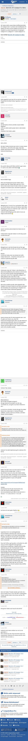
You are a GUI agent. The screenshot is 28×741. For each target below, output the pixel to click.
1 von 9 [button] (9, 14)
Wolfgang (4, 10)
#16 (26, 507)
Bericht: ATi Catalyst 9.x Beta (16, 35)
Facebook (5, 722)
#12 (26, 385)
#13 (26, 397)
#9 (26, 244)
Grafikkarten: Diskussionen (14, 655)
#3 (26, 120)
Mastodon (5, 725)
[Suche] (26, 1)
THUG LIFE (14, 612)
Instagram (23, 722)
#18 (26, 574)
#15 (26, 467)
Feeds (4, 720)
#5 (26, 163)
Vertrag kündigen (4, 736)
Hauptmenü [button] (2, 2)
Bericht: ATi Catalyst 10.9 (16, 654)
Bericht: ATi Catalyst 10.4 (16, 672)
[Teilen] (25, 23)
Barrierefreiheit (12, 736)
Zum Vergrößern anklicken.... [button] (14, 587)
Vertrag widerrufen (21, 734)
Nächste (15, 14)
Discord (11, 720)
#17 (26, 521)
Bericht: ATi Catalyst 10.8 (16, 660)
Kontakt (8, 734)
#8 (26, 226)
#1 (26, 22)
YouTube (17, 725)
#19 (26, 606)
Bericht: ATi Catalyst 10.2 (16, 678)
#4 (26, 140)
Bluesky (18, 720)
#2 (26, 97)
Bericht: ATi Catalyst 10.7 (16, 666)
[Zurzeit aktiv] (3, 19)
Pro (13, 93)
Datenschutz (19, 736)
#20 (26, 628)
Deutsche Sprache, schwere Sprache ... (14, 613)
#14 (26, 423)
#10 (26, 267)
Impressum (3, 734)
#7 (26, 203)
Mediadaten (13, 734)
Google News (14, 722)
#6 (26, 177)
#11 (26, 306)
